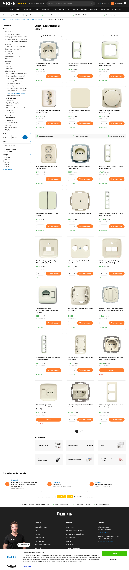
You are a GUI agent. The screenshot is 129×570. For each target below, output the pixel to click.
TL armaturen (9, 120)
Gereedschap (45, 9)
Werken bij (38, 548)
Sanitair (75, 9)
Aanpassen (113, 559)
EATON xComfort (11, 98)
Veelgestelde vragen (41, 527)
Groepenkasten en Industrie (13, 49)
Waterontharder (116, 9)
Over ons (37, 534)
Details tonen (27, 566)
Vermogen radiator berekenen (75, 530)
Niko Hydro (9, 105)
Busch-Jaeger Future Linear (15, 86)
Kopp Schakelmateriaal (12, 103)
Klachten (69, 541)
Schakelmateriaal (20, 19)
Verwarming (93, 9)
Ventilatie (84, 9)
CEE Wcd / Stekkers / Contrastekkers (16, 42)
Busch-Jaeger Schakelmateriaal (35, 19)
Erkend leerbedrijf (40, 537)
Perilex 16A (9, 110)
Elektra (36, 9)
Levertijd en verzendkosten (43, 544)
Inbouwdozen (9, 51)
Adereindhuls (9, 32)
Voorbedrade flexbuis (11, 127)
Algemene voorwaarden (73, 548)
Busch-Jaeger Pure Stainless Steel (17, 88)
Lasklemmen (8, 66)
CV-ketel (10, 9)
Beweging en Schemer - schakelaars (16, 39)
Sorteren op (106, 36)
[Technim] (9, 3)
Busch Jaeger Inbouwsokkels (15, 78)
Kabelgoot (8, 61)
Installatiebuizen (10, 54)
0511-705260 (104, 533)
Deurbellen (8, 44)
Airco (17, 9)
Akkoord (114, 553)
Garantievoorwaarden (72, 537)
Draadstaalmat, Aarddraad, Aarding (15, 46)
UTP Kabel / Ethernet (11, 122)
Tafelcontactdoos (10, 118)
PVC (69, 9)
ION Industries (10, 100)
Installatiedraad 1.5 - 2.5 (12, 56)
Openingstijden (39, 541)
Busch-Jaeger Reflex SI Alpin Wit (16, 91)
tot (13, 137)
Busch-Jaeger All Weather (14, 81)
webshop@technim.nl (106, 542)
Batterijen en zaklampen (12, 34)
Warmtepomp (105, 9)
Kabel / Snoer (9, 59)
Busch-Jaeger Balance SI (14, 83)
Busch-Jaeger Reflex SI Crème (16, 93)
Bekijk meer (8, 169)
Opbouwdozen (9, 69)
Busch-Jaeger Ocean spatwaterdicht (16, 73)
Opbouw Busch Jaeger (13, 96)
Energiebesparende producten (75, 534)
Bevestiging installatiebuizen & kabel (16, 37)
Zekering (7, 130)
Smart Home (8, 115)
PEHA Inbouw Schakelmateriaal (15, 108)
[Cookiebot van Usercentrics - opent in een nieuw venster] (11, 566)
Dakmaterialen (27, 9)
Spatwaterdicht (10, 113)
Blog (36, 530)
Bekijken (112, 370)
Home (4, 19)
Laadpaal (7, 64)
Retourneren (70, 544)
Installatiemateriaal (58, 9)
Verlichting (8, 125)
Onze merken (70, 527)
